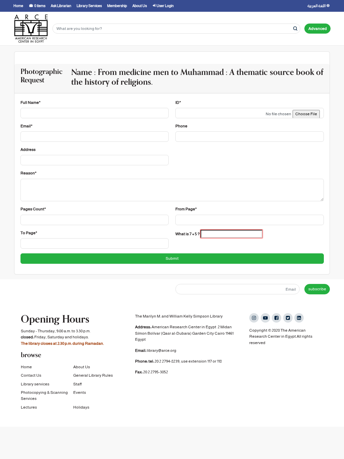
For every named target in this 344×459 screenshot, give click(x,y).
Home (26, 367)
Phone (181, 126)
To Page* (28, 233)
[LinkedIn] (299, 318)
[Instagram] (254, 318)
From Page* (186, 209)
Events (79, 392)
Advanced (317, 28)
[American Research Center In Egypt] (31, 28)
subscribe (317, 289)
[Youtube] (265, 318)
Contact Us (31, 375)
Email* (26, 126)
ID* (178, 102)
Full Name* (30, 102)
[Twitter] (288, 318)
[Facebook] (276, 318)
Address (28, 149)
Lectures (29, 407)
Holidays (81, 407)
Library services (35, 384)
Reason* (28, 173)
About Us (81, 367)
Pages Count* (33, 209)
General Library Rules (93, 375)
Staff (77, 384)
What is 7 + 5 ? (187, 234)
